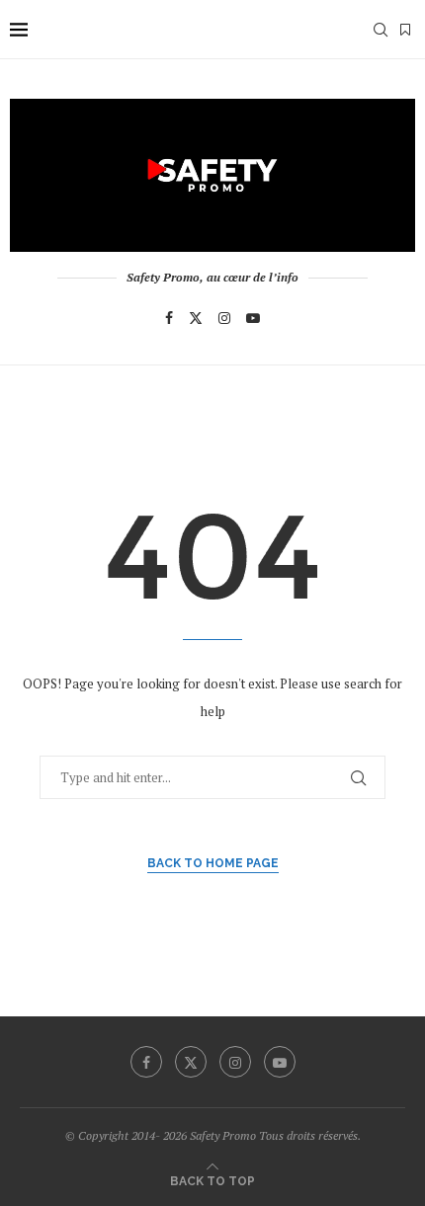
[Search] (380, 29)
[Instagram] (224, 318)
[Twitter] (196, 318)
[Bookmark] (405, 29)
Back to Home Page (213, 863)
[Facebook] (169, 318)
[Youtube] (253, 318)
